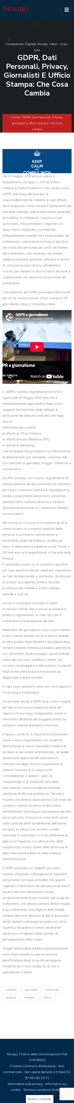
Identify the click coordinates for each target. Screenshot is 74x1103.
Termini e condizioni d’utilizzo (43, 1090)
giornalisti (31, 990)
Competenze (14, 44)
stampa (29, 997)
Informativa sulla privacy (25, 1084)
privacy (11, 997)
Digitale (30, 44)
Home (15, 117)
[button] (66, 8)
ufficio (47, 997)
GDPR (6, 194)
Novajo (42, 44)
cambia (11, 990)
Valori (53, 44)
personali (52, 990)
